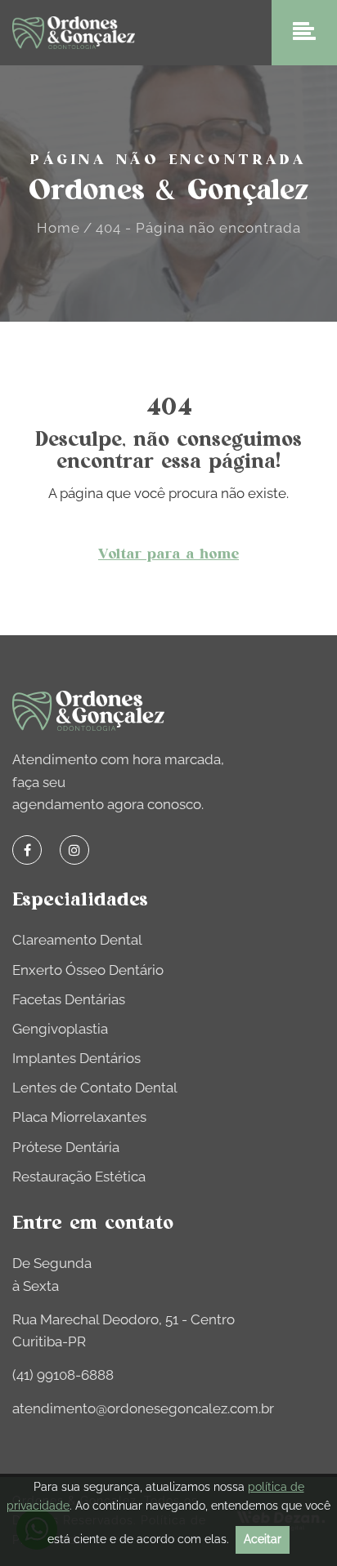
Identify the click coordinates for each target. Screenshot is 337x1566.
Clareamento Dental (77, 940)
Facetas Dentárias (68, 999)
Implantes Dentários (76, 1058)
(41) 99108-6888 (63, 1375)
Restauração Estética (79, 1176)
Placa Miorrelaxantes (79, 1117)
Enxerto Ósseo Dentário (88, 970)
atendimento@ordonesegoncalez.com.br (143, 1408)
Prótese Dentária (65, 1147)
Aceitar (262, 1539)
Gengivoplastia (60, 1029)
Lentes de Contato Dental (94, 1087)
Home (58, 228)
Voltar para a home (168, 554)
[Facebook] (27, 850)
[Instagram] (74, 850)
